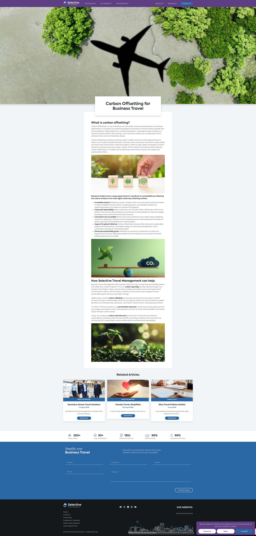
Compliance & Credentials (71, 520)
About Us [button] (159, 3)
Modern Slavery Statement (71, 523)
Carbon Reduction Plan (70, 526)
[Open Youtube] (135, 507)
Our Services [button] (90, 3)
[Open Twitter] (124, 507)
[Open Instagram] (132, 507)
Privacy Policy (67, 517)
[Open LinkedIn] (128, 507)
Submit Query (184, 490)
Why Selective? (122, 3)
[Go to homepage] (71, 3)
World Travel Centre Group (184, 513)
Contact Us (186, 3)
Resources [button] (172, 3)
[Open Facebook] (121, 507)
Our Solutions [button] (105, 3)
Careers (65, 512)
